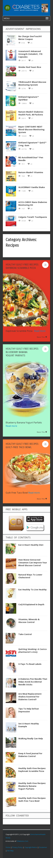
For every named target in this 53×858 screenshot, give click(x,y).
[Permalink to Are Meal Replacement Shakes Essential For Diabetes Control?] (12, 698)
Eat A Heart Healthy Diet (30, 545)
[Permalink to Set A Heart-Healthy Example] (12, 728)
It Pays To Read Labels (29, 664)
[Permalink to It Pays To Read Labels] (12, 668)
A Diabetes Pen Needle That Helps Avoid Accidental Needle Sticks (32, 682)
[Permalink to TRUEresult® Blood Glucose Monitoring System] (12, 86)
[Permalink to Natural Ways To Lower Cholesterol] (12, 579)
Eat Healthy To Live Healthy (32, 589)
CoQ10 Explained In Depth (31, 604)
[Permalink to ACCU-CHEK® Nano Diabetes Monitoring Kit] (12, 207)
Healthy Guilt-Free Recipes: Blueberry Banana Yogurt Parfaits (22, 352)
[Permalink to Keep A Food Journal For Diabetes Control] (12, 758)
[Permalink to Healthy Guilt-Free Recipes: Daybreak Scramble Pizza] (12, 773)
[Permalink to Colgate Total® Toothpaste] (12, 221)
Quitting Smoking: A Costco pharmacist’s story (32, 650)
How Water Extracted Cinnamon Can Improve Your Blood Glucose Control (32, 562)
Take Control (25, 634)
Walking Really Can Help (30, 738)
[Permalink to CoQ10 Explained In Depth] (12, 609)
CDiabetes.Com (22, 841)
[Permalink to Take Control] (12, 639)
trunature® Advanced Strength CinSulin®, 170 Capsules (30, 54)
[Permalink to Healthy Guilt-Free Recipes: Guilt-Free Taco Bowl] (12, 803)
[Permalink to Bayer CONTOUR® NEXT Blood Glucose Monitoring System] (12, 131)
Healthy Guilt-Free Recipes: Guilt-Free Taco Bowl (32, 799)
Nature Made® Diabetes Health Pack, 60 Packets (30, 113)
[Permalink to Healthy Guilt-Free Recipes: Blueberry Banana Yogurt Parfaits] (12, 788)
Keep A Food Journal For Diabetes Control (30, 755)
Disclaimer (43, 847)
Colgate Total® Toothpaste (32, 217)
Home (8, 847)
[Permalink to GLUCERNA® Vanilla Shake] (12, 192)
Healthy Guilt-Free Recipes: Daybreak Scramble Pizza (32, 769)
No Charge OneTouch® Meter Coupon (30, 37)
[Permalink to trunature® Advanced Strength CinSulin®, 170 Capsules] (12, 56)
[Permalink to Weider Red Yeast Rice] (12, 72)
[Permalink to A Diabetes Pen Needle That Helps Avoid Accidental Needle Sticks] (12, 683)
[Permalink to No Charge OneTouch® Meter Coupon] (12, 41)
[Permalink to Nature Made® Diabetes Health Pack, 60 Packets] (12, 116)
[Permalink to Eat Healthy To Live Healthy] (12, 594)
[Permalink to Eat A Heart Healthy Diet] (12, 549)
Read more (40, 330)
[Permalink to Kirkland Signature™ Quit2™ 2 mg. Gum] (12, 147)
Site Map (10, 851)
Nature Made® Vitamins (30, 172)
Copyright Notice (30, 847)
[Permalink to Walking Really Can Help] (12, 743)
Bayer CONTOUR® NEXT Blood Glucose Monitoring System (31, 129)
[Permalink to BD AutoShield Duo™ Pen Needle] (12, 162)
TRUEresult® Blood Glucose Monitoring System (32, 83)
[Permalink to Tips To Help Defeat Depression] (12, 713)
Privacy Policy (17, 847)
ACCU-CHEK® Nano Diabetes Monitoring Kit (32, 203)
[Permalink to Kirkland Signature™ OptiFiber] (12, 101)
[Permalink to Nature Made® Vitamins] (12, 177)
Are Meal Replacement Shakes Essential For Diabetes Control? (30, 696)
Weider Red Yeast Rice (29, 67)
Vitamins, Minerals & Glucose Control (28, 620)
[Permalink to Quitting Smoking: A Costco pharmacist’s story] (12, 654)
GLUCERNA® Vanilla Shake (31, 187)
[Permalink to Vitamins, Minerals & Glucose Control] (12, 624)
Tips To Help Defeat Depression (28, 710)
